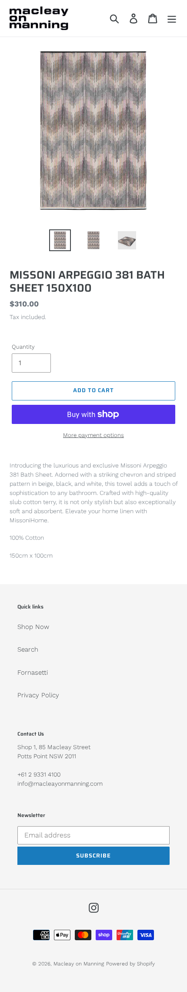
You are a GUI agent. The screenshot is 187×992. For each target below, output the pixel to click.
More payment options (93, 435)
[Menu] (171, 18)
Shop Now (33, 627)
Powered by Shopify (130, 964)
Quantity (23, 346)
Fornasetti (32, 672)
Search (27, 649)
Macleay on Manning (78, 964)
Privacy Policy (38, 695)
